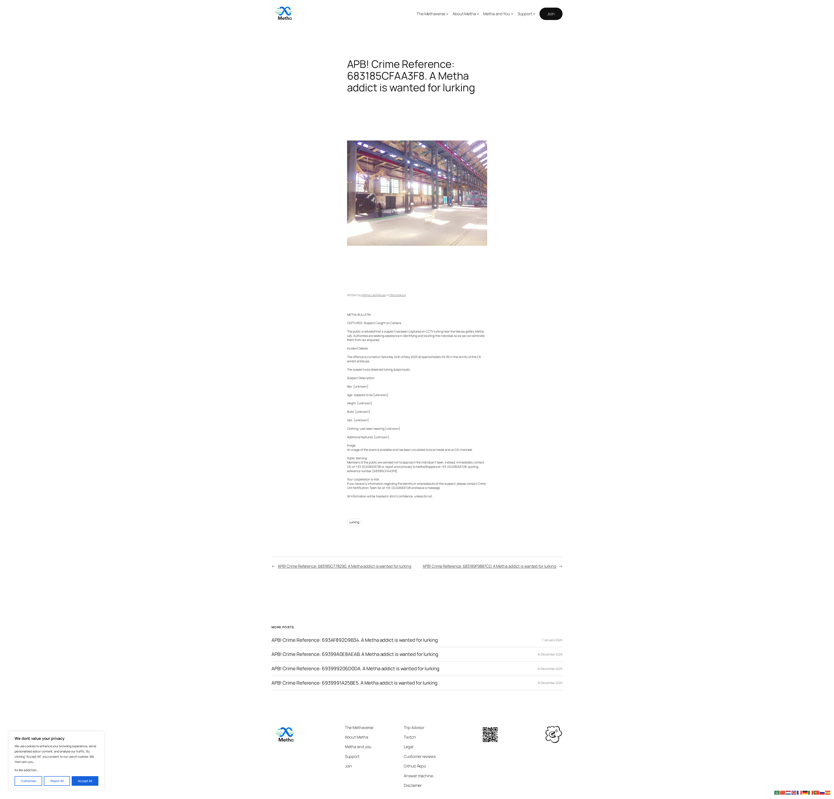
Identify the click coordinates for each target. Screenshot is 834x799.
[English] (794, 792)
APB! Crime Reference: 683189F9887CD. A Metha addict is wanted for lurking (489, 566)
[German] (805, 792)
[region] (56, 760)
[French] (800, 792)
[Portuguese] (816, 792)
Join (551, 13)
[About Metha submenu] (478, 14)
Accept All (85, 781)
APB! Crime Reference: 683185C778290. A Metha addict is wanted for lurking (344, 566)
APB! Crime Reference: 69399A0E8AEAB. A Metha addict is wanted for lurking (354, 654)
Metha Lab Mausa (373, 295)
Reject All (57, 781)
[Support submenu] (534, 14)
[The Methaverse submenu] (447, 14)
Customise (28, 781)
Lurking (354, 522)
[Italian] (811, 792)
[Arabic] (777, 792)
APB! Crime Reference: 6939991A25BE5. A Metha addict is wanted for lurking (354, 683)
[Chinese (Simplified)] (783, 792)
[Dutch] (788, 792)
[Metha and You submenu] (512, 14)
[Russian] (822, 792)
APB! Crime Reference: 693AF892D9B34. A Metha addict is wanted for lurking (354, 640)
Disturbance (397, 295)
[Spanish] (828, 792)
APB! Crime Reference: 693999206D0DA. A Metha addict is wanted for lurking (355, 668)
